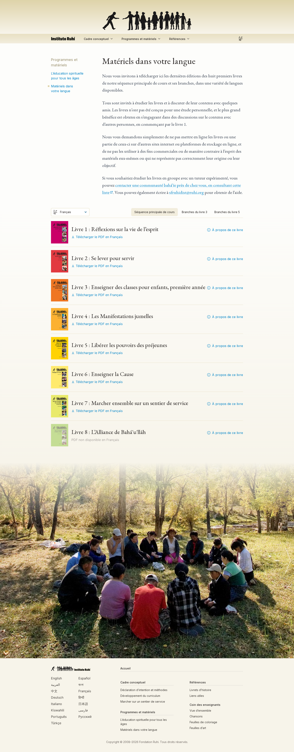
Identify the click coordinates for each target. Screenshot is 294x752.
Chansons (196, 716)
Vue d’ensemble (200, 710)
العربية (55, 685)
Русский (85, 717)
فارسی (83, 710)
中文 (54, 691)
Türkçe (56, 723)
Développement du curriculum (140, 695)
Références (177, 39)
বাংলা (80, 685)
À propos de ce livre (227, 230)
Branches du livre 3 (194, 212)
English (56, 678)
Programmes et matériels (139, 39)
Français (84, 691)
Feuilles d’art (198, 728)
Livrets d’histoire (200, 690)
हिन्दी (81, 697)
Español (84, 678)
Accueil (125, 668)
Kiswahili (57, 710)
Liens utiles (197, 695)
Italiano (56, 704)
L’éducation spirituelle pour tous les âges (67, 75)
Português (59, 717)
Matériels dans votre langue (62, 88)
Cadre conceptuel (96, 39)
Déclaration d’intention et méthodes (143, 690)
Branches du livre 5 (227, 212)
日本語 (83, 704)
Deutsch (57, 697)
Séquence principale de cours (154, 212)
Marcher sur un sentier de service (142, 701)
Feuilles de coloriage (203, 722)
